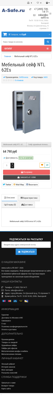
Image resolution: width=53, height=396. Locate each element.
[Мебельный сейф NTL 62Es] (26, 111)
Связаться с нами (8, 382)
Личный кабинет (8, 364)
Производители (7, 339)
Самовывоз (6, 320)
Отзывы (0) (11, 204)
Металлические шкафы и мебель (14, 351)
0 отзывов (19, 80)
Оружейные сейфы (9, 345)
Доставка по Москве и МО (12, 317)
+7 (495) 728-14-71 (41, 10)
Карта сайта (6, 388)
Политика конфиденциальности (14, 326)
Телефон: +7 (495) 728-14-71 (15, 287)
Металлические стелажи (11, 354)
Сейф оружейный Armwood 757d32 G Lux (39, 144)
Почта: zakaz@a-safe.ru (13, 290)
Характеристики (30, 198)
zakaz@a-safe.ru (43, 16)
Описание (10, 197)
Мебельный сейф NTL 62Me (14, 144)
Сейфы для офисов (9, 348)
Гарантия (5, 315)
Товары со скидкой (9, 342)
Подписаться (27, 251)
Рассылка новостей (9, 372)
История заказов (8, 367)
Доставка (28, 204)
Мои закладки (7, 370)
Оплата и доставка (8, 329)
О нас (3, 323)
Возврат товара (7, 385)
